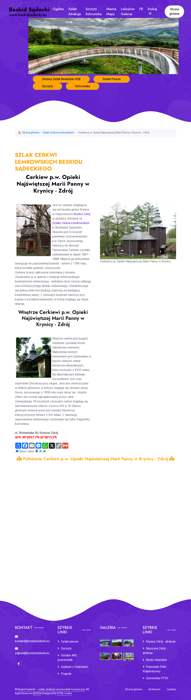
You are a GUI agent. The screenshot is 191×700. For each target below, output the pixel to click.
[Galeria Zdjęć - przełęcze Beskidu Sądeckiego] (105, 640)
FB (141, 9)
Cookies (171, 689)
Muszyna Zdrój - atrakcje (155, 650)
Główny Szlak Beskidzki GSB (61, 79)
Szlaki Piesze (112, 79)
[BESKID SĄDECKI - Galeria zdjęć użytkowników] (128, 654)
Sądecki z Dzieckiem (74, 667)
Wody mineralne (156, 660)
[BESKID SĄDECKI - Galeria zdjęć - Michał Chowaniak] (117, 654)
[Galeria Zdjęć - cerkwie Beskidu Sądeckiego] (105, 654)
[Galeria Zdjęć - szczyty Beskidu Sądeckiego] (117, 640)
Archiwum (154, 689)
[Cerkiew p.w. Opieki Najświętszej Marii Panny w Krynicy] (138, 228)
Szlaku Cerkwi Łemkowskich (70, 223)
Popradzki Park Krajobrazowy (154, 669)
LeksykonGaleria (128, 11)
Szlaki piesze (70, 641)
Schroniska (82, 86)
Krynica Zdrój (81, 214)
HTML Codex (64, 693)
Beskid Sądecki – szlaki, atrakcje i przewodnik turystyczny (51, 689)
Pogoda (66, 674)
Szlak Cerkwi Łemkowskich (58, 133)
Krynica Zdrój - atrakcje (161, 641)
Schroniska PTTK (157, 678)
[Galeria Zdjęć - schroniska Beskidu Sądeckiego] (128, 640)
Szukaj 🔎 (152, 11)
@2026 (37, 693)
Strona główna (174, 11)
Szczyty (47, 86)
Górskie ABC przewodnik (67, 657)
